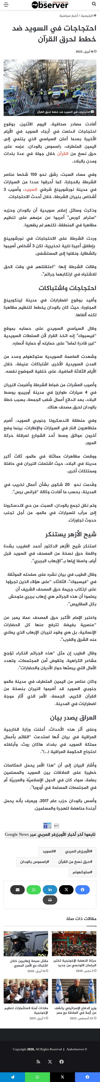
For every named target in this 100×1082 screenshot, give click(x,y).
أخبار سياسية (68, 16)
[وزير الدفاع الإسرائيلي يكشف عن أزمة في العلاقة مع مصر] (74, 991)
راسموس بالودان (33, 862)
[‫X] (66, 889)
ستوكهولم (81, 872)
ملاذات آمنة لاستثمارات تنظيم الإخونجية (26, 1010)
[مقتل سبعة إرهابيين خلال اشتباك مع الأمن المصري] (26, 943)
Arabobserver (75, 1049)
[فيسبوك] (82, 889)
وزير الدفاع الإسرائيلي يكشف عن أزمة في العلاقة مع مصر (75, 1010)
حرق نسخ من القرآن (74, 862)
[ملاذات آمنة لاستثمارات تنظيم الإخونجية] (26, 991)
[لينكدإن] (50, 889)
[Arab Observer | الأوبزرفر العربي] (50, 5)
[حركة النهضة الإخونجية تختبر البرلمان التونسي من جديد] (74, 943)
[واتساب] (33, 889)
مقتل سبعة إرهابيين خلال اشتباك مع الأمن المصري (29, 963)
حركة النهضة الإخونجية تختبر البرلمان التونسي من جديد (74, 963)
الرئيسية (87, 16)
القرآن (62, 154)
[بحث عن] (94, 6)
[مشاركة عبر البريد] (17, 889)
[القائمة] (6, 6)
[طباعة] (50, 900)
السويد (30, 189)
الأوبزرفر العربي (77, 851)
